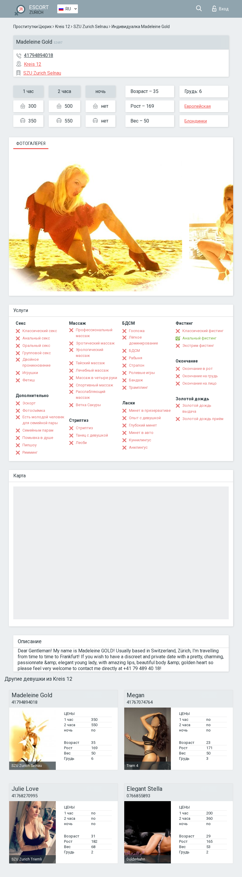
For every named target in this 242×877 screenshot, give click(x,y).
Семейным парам (37, 430)
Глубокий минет (143, 425)
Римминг (29, 452)
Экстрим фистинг (198, 345)
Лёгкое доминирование (143, 340)
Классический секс (39, 331)
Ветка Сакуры (88, 405)
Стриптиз (84, 428)
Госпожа (137, 331)
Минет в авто (141, 432)
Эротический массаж (95, 343)
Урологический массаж (89, 352)
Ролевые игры (142, 372)
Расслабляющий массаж (90, 394)
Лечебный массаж (92, 370)
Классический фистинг (202, 331)
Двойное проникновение (36, 362)
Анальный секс (36, 338)
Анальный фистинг (199, 338)
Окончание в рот (197, 368)
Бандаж (136, 380)
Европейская (197, 106)
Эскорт (29, 403)
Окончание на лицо (199, 383)
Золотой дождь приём (202, 419)
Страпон (136, 365)
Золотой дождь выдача (196, 408)
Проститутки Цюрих (32, 26)
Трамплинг (138, 387)
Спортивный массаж (94, 385)
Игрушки (30, 372)
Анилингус (138, 447)
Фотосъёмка (33, 410)
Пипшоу (29, 445)
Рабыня (135, 358)
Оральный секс (36, 345)
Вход (224, 8)
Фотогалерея (30, 143)
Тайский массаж (90, 363)
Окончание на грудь (200, 376)
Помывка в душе (37, 437)
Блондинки (195, 121)
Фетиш (28, 380)
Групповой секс (36, 353)
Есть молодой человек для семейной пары (43, 420)
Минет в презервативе (150, 410)
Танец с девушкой (92, 435)
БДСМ (134, 350)
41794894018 (38, 55)
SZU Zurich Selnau (90, 26)
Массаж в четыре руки (96, 377)
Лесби (81, 442)
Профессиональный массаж (94, 333)
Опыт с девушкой (145, 418)
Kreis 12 (62, 26)
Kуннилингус (140, 440)
